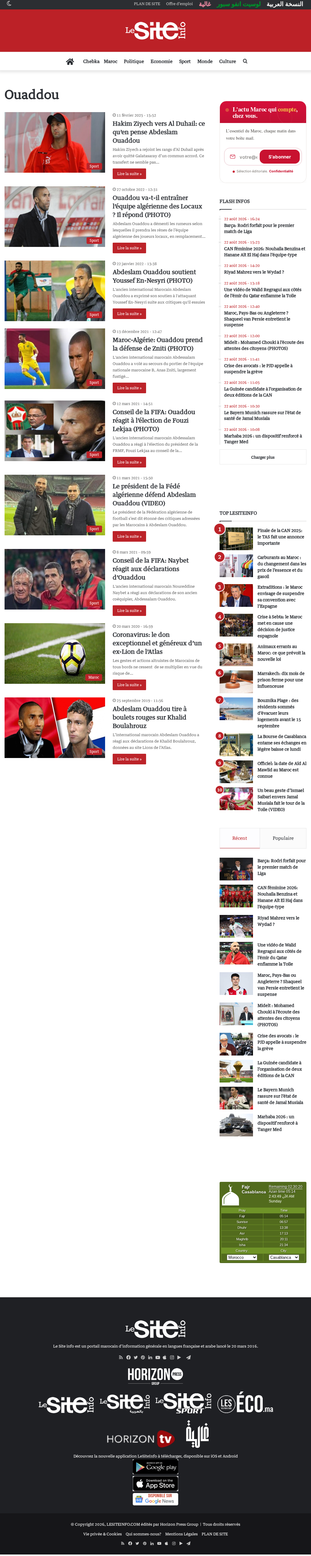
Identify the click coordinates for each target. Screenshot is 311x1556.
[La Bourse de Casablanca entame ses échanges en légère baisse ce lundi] (236, 744)
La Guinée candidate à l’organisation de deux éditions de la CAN (280, 1069)
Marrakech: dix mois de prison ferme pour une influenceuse (281, 680)
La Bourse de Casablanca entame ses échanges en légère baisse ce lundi (282, 743)
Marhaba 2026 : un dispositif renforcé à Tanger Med (278, 1123)
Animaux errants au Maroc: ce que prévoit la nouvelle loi (281, 653)
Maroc (110, 61)
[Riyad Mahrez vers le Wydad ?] (236, 926)
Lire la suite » (129, 173)
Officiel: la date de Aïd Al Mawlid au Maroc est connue (282, 770)
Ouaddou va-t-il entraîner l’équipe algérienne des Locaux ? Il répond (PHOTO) (157, 206)
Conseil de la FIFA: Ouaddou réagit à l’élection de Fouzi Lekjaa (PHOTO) (154, 420)
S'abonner (279, 157)
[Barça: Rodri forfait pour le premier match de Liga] (236, 869)
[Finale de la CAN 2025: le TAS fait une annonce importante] (236, 538)
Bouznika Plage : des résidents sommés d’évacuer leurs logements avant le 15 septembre (279, 713)
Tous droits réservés (221, 1524)
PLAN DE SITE (215, 1533)
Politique (134, 61)
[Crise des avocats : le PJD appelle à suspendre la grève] (236, 1044)
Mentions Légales (181, 1533)
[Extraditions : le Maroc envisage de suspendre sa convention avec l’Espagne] (236, 595)
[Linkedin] (152, 1357)
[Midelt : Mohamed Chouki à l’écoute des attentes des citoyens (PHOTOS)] (236, 1013)
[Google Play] (181, 1357)
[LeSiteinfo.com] (155, 31)
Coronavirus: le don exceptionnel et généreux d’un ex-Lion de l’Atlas (157, 643)
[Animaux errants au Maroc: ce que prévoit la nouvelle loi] (236, 654)
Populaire (283, 838)
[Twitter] (137, 1357)
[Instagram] (173, 1357)
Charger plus (263, 457)
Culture (227, 61)
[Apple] (166, 1357)
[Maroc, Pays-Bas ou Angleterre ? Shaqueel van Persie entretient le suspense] (236, 983)
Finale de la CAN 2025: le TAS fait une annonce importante (281, 537)
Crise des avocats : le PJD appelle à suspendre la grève (282, 1042)
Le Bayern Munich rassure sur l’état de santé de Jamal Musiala (280, 1096)
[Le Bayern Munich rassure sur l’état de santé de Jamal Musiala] (236, 1098)
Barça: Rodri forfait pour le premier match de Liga (282, 867)
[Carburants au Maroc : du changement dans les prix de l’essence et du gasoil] (236, 565)
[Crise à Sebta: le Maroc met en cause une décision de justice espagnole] (236, 625)
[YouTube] (159, 1357)
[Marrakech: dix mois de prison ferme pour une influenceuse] (236, 681)
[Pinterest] (144, 1357)
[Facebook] (130, 1357)
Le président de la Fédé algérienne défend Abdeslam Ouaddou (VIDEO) (154, 494)
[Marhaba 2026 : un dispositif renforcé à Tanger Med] (236, 1125)
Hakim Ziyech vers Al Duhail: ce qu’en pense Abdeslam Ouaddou (159, 132)
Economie (162, 61)
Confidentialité (281, 171)
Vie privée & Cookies (102, 1533)
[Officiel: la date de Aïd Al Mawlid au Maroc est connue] (236, 771)
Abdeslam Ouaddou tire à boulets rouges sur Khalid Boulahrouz (150, 717)
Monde (205, 61)
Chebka (91, 61)
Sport (185, 61)
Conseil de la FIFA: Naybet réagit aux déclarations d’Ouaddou (151, 569)
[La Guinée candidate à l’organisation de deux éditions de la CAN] (236, 1071)
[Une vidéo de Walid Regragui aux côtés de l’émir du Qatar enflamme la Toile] (236, 953)
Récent (239, 838)
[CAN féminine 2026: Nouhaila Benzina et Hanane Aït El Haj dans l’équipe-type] (236, 896)
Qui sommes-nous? (143, 1533)
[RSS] (122, 1357)
